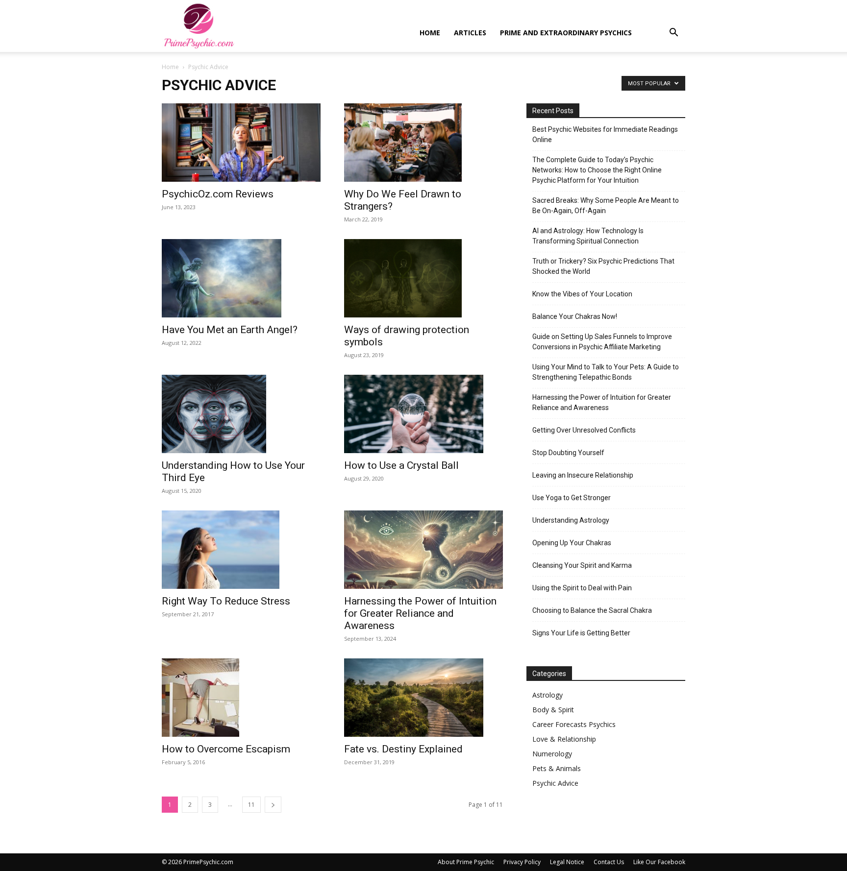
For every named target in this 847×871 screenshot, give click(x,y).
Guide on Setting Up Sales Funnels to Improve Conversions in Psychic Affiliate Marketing (602, 342)
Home (430, 32)
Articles (470, 32)
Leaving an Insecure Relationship (582, 475)
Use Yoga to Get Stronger (571, 498)
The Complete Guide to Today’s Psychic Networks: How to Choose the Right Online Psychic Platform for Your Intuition (597, 170)
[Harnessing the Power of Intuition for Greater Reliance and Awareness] (423, 549)
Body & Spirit (553, 709)
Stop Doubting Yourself (568, 453)
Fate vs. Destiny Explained (403, 749)
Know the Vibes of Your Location (582, 294)
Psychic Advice (555, 783)
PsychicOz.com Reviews (218, 194)
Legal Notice (567, 862)
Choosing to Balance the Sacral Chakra (592, 610)
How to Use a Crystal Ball (401, 465)
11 (251, 804)
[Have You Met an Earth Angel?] (241, 278)
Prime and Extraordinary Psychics (566, 32)
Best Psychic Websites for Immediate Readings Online (605, 134)
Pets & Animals (556, 768)
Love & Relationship (564, 739)
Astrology (547, 695)
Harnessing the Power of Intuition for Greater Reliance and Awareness (420, 613)
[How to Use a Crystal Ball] (423, 414)
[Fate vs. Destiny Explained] (423, 697)
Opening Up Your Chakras (571, 543)
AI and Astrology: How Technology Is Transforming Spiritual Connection (588, 236)
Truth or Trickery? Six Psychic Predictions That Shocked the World (603, 266)
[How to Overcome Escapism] (241, 697)
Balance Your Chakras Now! (574, 316)
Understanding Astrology (570, 520)
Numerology (552, 753)
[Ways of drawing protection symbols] (423, 278)
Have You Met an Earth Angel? (230, 330)
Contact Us (609, 862)
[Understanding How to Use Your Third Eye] (241, 414)
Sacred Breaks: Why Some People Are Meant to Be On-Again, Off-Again (605, 205)
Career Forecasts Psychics (574, 724)
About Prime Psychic (466, 862)
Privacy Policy (522, 862)
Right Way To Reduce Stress (226, 601)
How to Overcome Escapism (226, 749)
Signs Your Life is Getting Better (581, 633)
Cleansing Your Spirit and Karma (582, 565)
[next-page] (273, 805)
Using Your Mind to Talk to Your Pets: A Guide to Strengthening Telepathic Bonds (605, 372)
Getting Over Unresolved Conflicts (584, 430)
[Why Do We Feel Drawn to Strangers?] (423, 142)
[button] (673, 33)
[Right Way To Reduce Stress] (241, 549)
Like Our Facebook (659, 862)
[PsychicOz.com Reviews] (241, 142)
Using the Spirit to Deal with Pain (582, 588)
